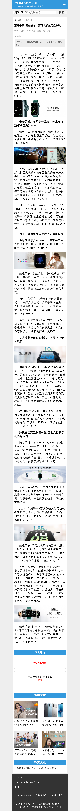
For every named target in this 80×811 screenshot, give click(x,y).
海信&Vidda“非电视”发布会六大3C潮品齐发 (25, 752)
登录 (40, 680)
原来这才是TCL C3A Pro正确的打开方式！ (53, 752)
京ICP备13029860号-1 (51, 804)
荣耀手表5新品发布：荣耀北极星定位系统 (38, 768)
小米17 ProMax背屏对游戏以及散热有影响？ (26, 723)
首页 (19, 20)
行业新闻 (28, 20)
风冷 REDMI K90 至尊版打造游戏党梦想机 (53, 723)
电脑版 (18, 787)
